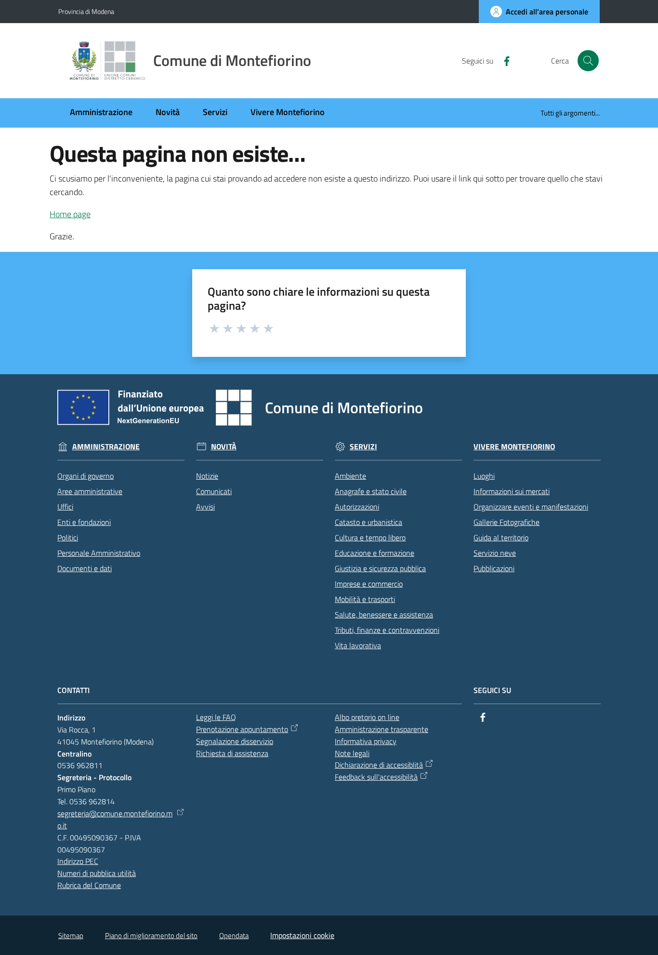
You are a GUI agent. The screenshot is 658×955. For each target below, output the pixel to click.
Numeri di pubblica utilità (96, 873)
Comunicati (214, 491)
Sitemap (70, 935)
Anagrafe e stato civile (371, 491)
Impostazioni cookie (302, 935)
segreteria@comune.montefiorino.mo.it (114, 819)
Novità (224, 446)
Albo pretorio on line (367, 717)
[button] (588, 60)
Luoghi (484, 476)
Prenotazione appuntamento (242, 729)
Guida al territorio (501, 537)
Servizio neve (495, 553)
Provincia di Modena (86, 11)
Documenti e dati (84, 568)
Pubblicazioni (494, 568)
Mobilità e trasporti (365, 599)
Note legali (352, 753)
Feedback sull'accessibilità (376, 777)
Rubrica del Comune (89, 885)
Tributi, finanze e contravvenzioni (387, 630)
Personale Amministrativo (98, 553)
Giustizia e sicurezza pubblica (380, 568)
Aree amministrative (89, 491)
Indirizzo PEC (77, 861)
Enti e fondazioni (84, 522)
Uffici (65, 506)
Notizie (207, 476)
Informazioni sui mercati (512, 491)
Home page (70, 214)
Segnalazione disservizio (234, 741)
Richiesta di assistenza (232, 753)
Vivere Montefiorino (514, 446)
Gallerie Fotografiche (507, 522)
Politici (67, 537)
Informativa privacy (365, 741)
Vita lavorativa (358, 645)
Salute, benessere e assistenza (384, 614)
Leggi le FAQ (216, 717)
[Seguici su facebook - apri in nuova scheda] (503, 60)
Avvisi (205, 506)
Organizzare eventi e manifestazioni (531, 506)
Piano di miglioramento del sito (151, 935)
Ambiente (350, 476)
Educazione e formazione (374, 553)
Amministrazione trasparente (381, 729)
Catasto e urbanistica (368, 522)
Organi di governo (85, 476)
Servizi (363, 446)
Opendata (234, 935)
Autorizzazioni (357, 506)
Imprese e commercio (369, 583)
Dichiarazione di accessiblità (379, 765)
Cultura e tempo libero (370, 537)
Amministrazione (106, 446)
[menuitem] (101, 113)
